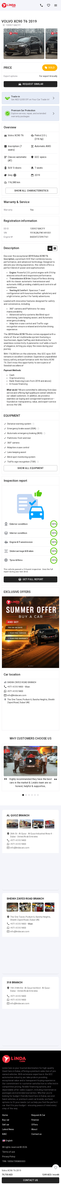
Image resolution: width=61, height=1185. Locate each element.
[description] (50, 248)
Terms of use (8, 1152)
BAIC (4, 1134)
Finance (35, 1120)
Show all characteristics (31, 190)
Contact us (30, 1180)
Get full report (33, 579)
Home (5, 1115)
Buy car (5, 1120)
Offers (34, 1124)
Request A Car (38, 1115)
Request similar (33, 84)
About (34, 1129)
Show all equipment (30, 468)
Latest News (8, 1129)
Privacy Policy (8, 1156)
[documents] (54, 248)
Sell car (5, 1124)
